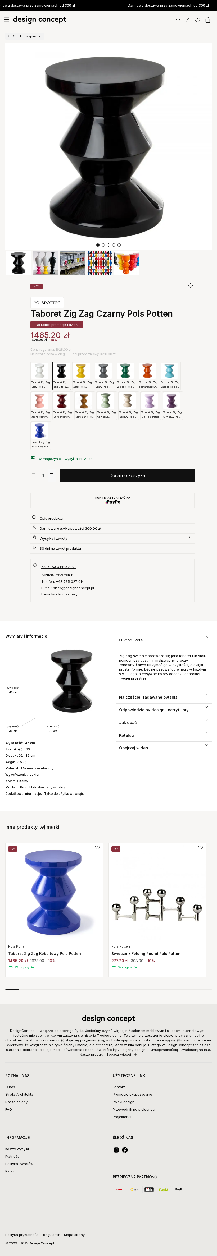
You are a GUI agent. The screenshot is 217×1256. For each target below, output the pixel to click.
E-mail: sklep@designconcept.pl (67, 588)
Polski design (123, 1102)
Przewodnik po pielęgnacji (134, 1109)
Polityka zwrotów (19, 1164)
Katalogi (12, 1171)
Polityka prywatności (22, 1234)
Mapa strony (74, 1234)
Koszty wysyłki (17, 1149)
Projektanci (122, 1117)
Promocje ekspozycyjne (132, 1094)
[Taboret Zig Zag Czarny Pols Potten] (108, 146)
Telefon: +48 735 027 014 (62, 581)
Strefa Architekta (19, 1094)
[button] (98, 245)
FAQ (8, 1109)
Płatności (12, 1156)
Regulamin (51, 1234)
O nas (10, 1087)
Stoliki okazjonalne (27, 36)
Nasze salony (16, 1102)
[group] (54, 910)
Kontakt (119, 1087)
